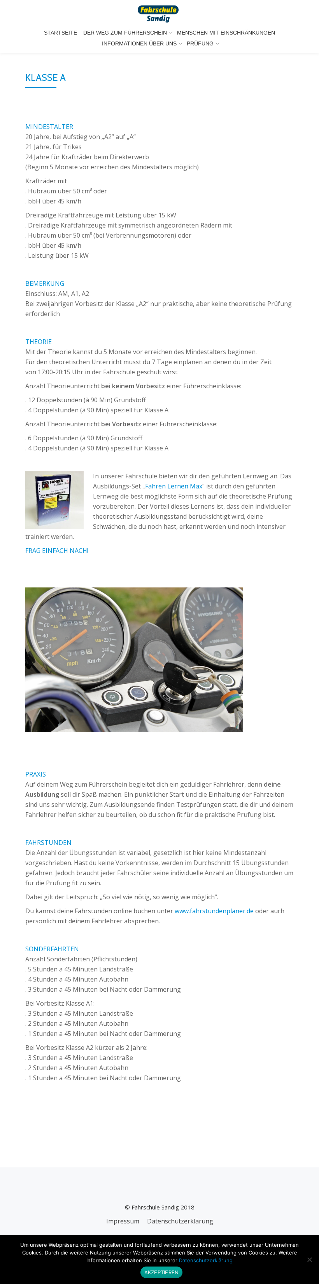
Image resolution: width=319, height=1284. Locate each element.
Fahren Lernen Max (173, 486)
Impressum (122, 1221)
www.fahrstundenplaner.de (215, 911)
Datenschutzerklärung (180, 1221)
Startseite (60, 33)
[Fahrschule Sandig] (159, 13)
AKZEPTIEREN (161, 1272)
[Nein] (309, 1259)
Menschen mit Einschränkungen (226, 33)
